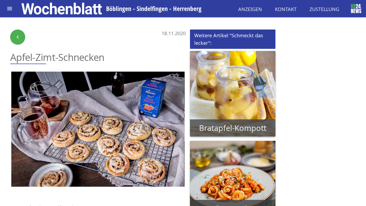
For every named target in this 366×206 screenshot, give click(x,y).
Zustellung (324, 9)
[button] (9, 8)
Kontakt (286, 9)
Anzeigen (250, 9)
